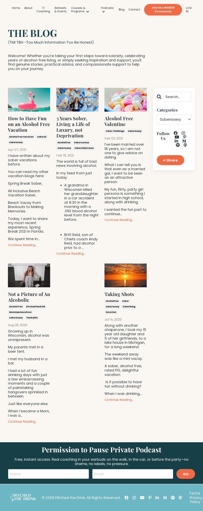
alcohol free (16, 306)
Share (172, 160)
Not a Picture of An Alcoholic (29, 297)
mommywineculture (20, 312)
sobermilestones (84, 148)
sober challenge (115, 131)
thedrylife (32, 317)
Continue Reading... (22, 245)
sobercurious (81, 142)
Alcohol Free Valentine (118, 121)
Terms (194, 493)
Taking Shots (119, 294)
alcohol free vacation (21, 136)
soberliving (129, 306)
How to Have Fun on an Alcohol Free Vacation (29, 124)
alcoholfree (63, 142)
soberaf (41, 136)
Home (16, 8)
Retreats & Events (61, 9)
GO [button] (186, 474)
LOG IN (189, 9)
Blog (121, 9)
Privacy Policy (196, 499)
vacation (111, 312)
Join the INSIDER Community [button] (163, 9)
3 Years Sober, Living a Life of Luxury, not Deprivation (73, 127)
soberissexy (16, 142)
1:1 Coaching (43, 9)
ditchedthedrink (35, 306)
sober (125, 301)
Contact (134, 9)
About (28, 8)
